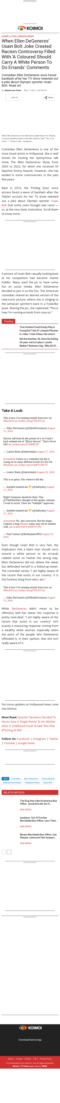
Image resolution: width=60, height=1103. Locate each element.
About (11, 1058)
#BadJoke (8, 464)
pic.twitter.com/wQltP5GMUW (31, 464)
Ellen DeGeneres (31, 778)
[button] (48, 97)
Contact (19, 1058)
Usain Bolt (47, 782)
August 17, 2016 (45, 451)
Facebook (23, 739)
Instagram (39, 739)
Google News (26, 743)
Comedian (15, 778)
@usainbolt (9, 459)
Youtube (9, 743)
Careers (28, 1058)
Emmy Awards (48, 778)
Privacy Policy (46, 1058)
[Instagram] (25, 1034)
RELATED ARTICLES (14, 792)
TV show (25, 1066)
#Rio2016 (8, 420)
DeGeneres (19, 608)
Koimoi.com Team (13, 90)
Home (5, 36)
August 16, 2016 (45, 472)
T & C (35, 1058)
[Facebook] (4, 772)
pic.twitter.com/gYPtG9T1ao (29, 420)
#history (24, 523)
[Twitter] (9, 772)
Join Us (15, 97)
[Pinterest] (30, 1034)
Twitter (53, 739)
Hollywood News (23, 36)
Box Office (26, 809)
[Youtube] (39, 1034)
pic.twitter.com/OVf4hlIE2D (24, 444)
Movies (16, 1066)
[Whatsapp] (15, 772)
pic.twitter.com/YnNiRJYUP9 (25, 526)
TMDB (44, 1066)
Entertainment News (12, 782)
